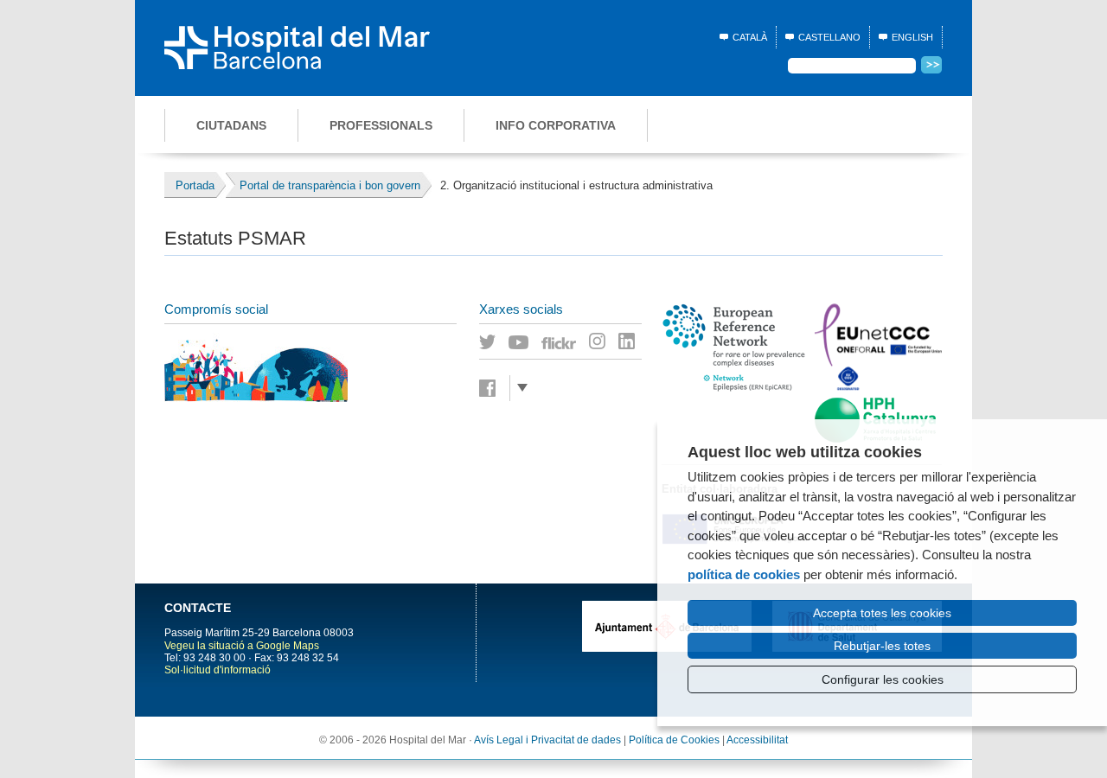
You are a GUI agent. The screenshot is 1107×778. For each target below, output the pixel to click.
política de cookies (744, 574)
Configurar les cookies (883, 679)
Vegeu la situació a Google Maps (241, 646)
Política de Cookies (674, 740)
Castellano (829, 37)
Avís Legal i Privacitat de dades (547, 740)
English (912, 37)
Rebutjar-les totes (882, 646)
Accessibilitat (757, 740)
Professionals (381, 125)
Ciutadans (231, 125)
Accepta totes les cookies (882, 613)
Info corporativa (556, 125)
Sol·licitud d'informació (217, 670)
